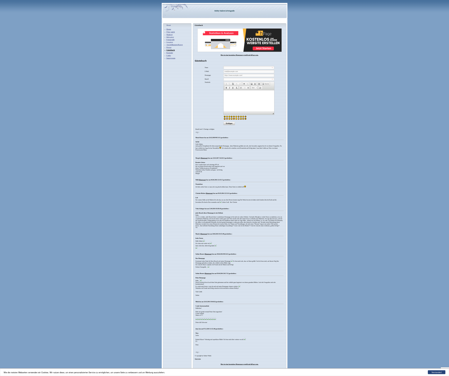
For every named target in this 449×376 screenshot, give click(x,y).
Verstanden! (436, 372)
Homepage (204, 158)
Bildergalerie (170, 37)
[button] (226, 83)
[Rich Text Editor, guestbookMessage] (249, 100)
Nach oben (198, 359)
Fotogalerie (169, 42)
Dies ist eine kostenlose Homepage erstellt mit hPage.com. (239, 55)
